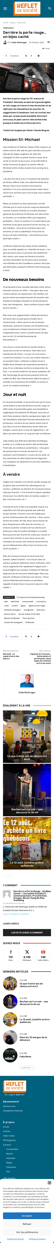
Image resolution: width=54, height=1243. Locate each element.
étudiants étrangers (12, 610)
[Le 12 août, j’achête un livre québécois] (27, 843)
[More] (38, 56)
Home (5, 22)
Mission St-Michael (12, 618)
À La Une (26, 752)
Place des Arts (28, 618)
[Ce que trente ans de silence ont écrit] (27, 736)
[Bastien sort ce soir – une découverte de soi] (27, 790)
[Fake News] (10, 1055)
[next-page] (10, 875)
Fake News (25, 1056)
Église (23, 605)
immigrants (29, 610)
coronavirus (41, 601)
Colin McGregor (19, 42)
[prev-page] (5, 875)
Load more (26, 1067)
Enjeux (13, 22)
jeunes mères (10, 614)
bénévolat (15, 601)
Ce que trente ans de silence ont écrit (27, 758)
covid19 (15, 605)
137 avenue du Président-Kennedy (30, 597)
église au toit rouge (37, 605)
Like (11, 950)
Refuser (27, 1224)
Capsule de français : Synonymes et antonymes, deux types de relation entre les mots (40, 658)
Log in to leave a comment (16, 914)
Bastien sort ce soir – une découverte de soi (27, 811)
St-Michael (29, 622)
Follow (27, 950)
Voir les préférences (27, 1232)
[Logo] (27, 8)
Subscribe (43, 950)
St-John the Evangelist (13, 622)
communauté (27, 601)
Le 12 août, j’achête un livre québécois (27, 864)
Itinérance (22, 22)
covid (6, 605)
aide (6, 601)
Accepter (27, 1215)
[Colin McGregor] (5, 42)
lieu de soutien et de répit (29, 614)
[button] (49, 1182)
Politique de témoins (15, 1239)
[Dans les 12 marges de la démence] (10, 1037)
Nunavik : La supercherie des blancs (11, 656)
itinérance (41, 610)
